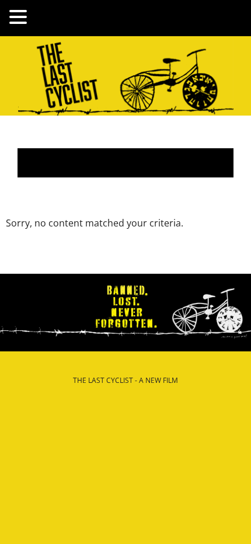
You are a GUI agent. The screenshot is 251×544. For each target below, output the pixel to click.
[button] (19, 18)
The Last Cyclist (125, 76)
